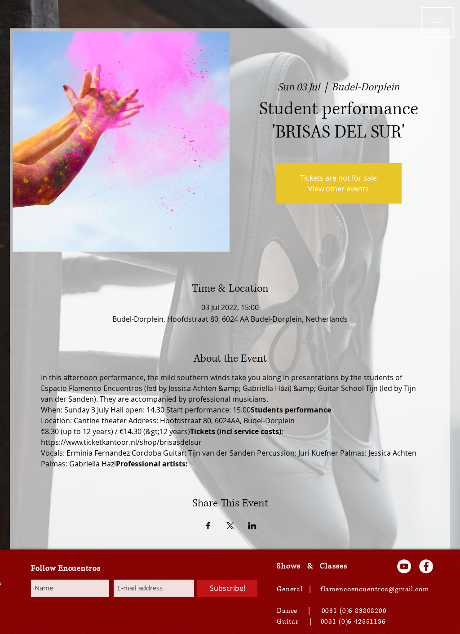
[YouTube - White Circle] (404, 566)
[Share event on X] (230, 525)
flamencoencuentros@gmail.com (374, 589)
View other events (338, 189)
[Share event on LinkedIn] (252, 525)
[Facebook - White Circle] (426, 566)
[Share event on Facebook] (208, 525)
